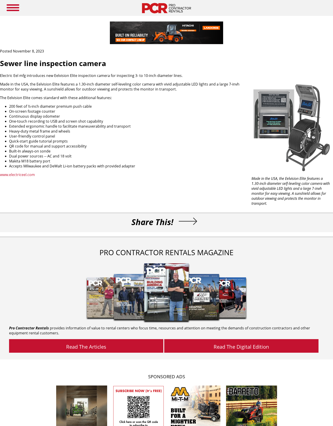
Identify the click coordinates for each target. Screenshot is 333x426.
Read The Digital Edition (241, 346)
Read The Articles (86, 346)
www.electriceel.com (17, 174)
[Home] (166, 14)
